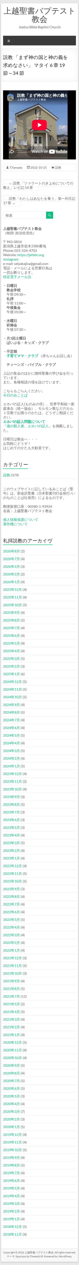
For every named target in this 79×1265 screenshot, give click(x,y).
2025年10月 (12, 605)
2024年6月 (11, 727)
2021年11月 (12, 965)
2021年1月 (11, 1035)
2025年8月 (11, 620)
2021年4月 (11, 1011)
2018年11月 (12, 1234)
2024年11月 (12, 689)
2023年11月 (12, 781)
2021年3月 (11, 1019)
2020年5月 (11, 1096)
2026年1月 (11, 582)
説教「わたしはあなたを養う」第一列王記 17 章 (39, 200)
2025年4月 (11, 651)
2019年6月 (11, 1180)
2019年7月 (11, 1173)
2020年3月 (11, 1111)
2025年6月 (11, 635)
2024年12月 (12, 681)
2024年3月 (11, 751)
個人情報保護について (20, 519)
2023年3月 (11, 843)
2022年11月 (12, 873)
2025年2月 (11, 666)
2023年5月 (11, 827)
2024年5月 (11, 735)
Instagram (10, 259)
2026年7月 (11, 559)
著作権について (15, 524)
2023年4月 (11, 835)
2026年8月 (11, 551)
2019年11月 (12, 1142)
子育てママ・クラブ (22, 356)
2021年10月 (12, 973)
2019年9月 (11, 1157)
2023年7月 (11, 812)
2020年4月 (11, 1104)
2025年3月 (11, 658)
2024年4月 (11, 743)
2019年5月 (11, 1188)
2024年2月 (11, 758)
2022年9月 (11, 889)
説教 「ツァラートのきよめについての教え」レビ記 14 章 (38, 185)
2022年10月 (12, 881)
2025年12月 (12, 589)
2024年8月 (11, 712)
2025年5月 (11, 643)
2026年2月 (11, 574)
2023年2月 (11, 850)
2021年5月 (11, 1004)
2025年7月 (11, 628)
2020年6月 (11, 1088)
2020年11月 (12, 1050)
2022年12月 (12, 866)
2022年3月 (11, 935)
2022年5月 (11, 919)
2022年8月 (11, 896)
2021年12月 (12, 958)
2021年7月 (11, 996)
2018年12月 (12, 1226)
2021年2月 (11, 1027)
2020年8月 (11, 1073)
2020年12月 (12, 1042)
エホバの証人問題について (24, 421)
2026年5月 (11, 566)
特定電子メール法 (17, 277)
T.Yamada (15, 167)
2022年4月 (11, 927)
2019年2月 (11, 1211)
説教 (58, 167)
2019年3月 (11, 1203)
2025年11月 (12, 597)
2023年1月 (11, 858)
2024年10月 (12, 697)
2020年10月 (12, 1058)
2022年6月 (11, 912)
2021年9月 (11, 981)
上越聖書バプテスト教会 (40, 15)
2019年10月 (12, 1150)
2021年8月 (11, 988)
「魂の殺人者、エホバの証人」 (27, 426)
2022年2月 (11, 942)
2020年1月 (11, 1127)
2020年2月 (11, 1119)
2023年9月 (11, 797)
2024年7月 (11, 720)
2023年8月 (11, 804)
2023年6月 (11, 820)
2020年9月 (11, 1065)
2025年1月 (11, 674)
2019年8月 (11, 1165)
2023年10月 (12, 789)
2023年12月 (12, 774)
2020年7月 (11, 1081)
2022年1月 (11, 950)
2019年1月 (11, 1219)
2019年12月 (12, 1134)
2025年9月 (11, 612)
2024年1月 (11, 766)
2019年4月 (11, 1196)
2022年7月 (11, 904)
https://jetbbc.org (30, 255)
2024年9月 (11, 704)
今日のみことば (15, 395)
